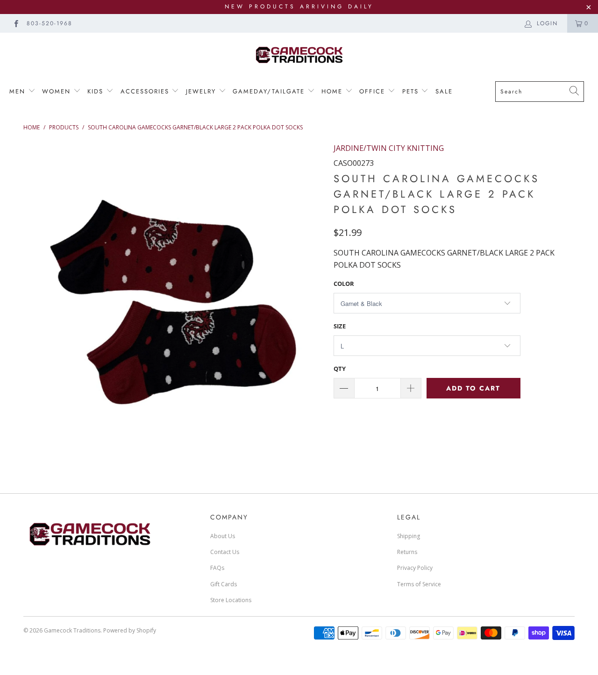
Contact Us (224, 552)
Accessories (145, 91)
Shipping (408, 536)
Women (57, 91)
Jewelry (202, 91)
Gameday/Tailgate (270, 91)
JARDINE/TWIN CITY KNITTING (389, 148)
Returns (407, 552)
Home (333, 91)
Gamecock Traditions (72, 630)
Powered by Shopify (129, 630)
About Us (222, 536)
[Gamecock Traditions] (299, 54)
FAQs (217, 568)
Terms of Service (419, 584)
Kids (95, 91)
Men (18, 91)
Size (340, 326)
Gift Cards (223, 584)
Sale (444, 91)
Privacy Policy (415, 568)
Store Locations (230, 600)
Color (344, 283)
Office (373, 91)
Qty (340, 368)
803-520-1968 (49, 23)
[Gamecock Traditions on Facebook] (16, 23)
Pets (411, 91)
